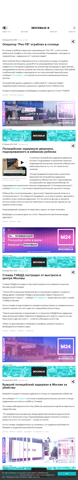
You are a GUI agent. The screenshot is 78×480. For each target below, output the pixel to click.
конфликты (20, 331)
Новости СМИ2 (7, 129)
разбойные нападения (17, 95)
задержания (27, 431)
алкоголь (5, 431)
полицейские (29, 331)
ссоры (47, 431)
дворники (13, 221)
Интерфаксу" (41, 297)
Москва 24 (39, 28)
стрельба (5, 331)
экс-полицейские (38, 431)
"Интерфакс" (18, 75)
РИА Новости (17, 188)
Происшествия (23, 40)
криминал (5, 95)
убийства (12, 431)
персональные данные (10, 475)
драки (19, 221)
